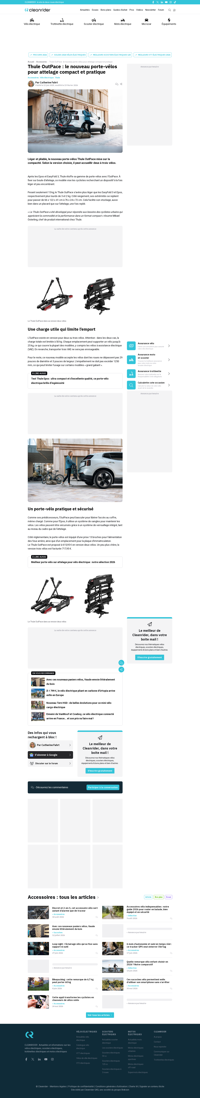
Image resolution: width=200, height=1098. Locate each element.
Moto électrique (122, 24)
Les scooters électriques (112, 1048)
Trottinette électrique (61, 24)
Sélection (132, 915)
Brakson (125, 1089)
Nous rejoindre (160, 1047)
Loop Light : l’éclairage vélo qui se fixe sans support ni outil (75, 945)
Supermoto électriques (138, 1072)
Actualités (85, 10)
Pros (131, 10)
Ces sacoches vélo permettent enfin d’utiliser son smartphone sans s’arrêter (148, 981)
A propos (158, 1037)
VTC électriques (83, 1063)
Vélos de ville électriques (86, 1058)
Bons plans (106, 10)
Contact (157, 1042)
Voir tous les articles (99, 1015)
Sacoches (58, 932)
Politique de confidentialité (81, 1086)
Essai (168, 897)
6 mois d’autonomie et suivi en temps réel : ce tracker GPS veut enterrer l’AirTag (149, 945)
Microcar (146, 24)
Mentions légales (58, 1086)
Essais (95, 10)
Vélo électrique (32, 24)
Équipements (169, 24)
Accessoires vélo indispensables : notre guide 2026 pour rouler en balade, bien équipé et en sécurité (148, 909)
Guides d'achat (120, 10)
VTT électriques (83, 1053)
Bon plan (159, 897)
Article (148, 897)
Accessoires (41, 62)
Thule (57, 77)
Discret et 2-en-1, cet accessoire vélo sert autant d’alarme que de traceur (75, 909)
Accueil (31, 62)
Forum (161, 10)
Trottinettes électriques (164, 1060)
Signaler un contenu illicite (151, 1086)
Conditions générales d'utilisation (111, 1086)
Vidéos (139, 10)
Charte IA (133, 1086)
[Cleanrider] (37, 10)
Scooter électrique (94, 24)
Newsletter (150, 10)
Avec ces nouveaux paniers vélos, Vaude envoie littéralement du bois (73, 927)
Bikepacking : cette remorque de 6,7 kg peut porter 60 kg (72, 981)
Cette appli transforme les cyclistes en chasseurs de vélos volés (73, 998)
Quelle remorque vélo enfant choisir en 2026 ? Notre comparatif (147, 963)
